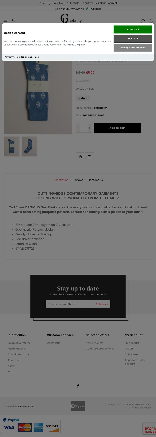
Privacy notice (12, 57)
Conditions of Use (29, 57)
